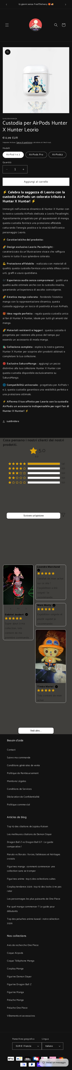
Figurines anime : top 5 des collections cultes (31, 879)
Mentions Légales (16, 781)
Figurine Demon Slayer (19, 977)
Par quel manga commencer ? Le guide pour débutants (31, 909)
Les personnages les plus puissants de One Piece (33, 899)
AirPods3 (57, 155)
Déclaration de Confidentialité (23, 797)
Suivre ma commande (18, 758)
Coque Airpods (15, 953)
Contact (11, 750)
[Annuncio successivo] (65, 4)
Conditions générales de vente (23, 766)
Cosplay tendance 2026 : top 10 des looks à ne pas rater (34, 889)
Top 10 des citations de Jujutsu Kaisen (27, 827)
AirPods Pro (36, 155)
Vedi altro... (36, 730)
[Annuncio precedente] (6, 4)
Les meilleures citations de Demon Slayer (29, 834)
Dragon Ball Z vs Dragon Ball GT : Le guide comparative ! (30, 844)
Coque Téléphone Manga (20, 961)
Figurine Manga (15, 992)
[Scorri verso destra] (26, 609)
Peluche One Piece (17, 1008)
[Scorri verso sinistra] (11, 609)
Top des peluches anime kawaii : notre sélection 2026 (33, 921)
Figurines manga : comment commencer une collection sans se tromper (31, 869)
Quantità (7, 162)
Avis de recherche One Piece (22, 945)
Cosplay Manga (15, 969)
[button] (7, 25)
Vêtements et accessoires (21, 1016)
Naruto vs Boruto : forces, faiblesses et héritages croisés (33, 857)
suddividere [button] (13, 421)
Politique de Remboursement (23, 773)
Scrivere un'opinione (33, 515)
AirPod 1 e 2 (13, 155)
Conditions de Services (19, 789)
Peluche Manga (15, 1000)
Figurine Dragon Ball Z (19, 985)
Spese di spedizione (24, 142)
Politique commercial (18, 805)
